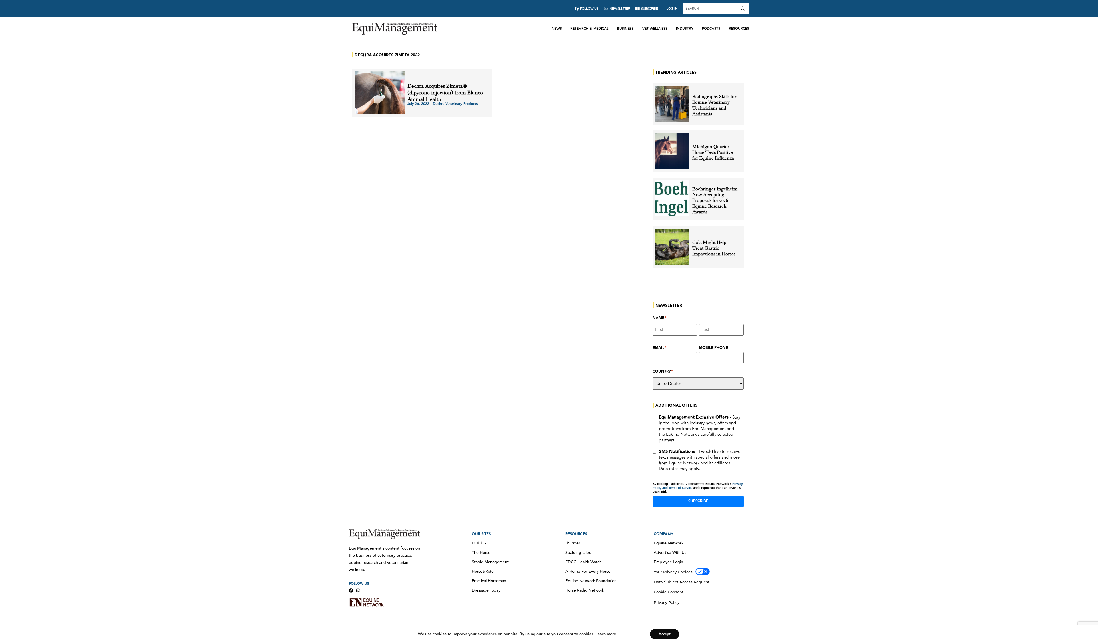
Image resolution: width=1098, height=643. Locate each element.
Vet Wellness (654, 29)
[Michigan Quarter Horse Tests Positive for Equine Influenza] (672, 151)
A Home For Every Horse (587, 571)
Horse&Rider (483, 571)
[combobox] (711, 8)
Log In (672, 9)
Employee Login (668, 562)
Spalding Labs (578, 553)
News (557, 29)
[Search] (744, 8)
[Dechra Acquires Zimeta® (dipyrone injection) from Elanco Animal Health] (380, 92)
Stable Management (490, 562)
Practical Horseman (489, 581)
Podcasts (711, 29)
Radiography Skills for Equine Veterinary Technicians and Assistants (714, 105)
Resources (739, 29)
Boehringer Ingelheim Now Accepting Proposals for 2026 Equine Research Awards (714, 200)
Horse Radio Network (584, 590)
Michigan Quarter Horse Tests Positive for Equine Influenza (713, 152)
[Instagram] (358, 590)
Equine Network (668, 543)
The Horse (481, 553)
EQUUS (479, 543)
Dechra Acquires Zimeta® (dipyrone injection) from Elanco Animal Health (445, 92)
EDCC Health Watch (583, 562)
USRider (572, 543)
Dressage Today (486, 590)
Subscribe (698, 501)
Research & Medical (589, 29)
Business (625, 29)
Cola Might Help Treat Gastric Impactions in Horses (713, 248)
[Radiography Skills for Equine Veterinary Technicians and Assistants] (672, 104)
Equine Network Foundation (591, 581)
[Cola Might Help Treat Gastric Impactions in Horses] (672, 247)
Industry (684, 29)
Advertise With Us (670, 553)
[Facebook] (351, 590)
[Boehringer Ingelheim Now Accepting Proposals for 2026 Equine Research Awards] (672, 198)
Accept (665, 634)
